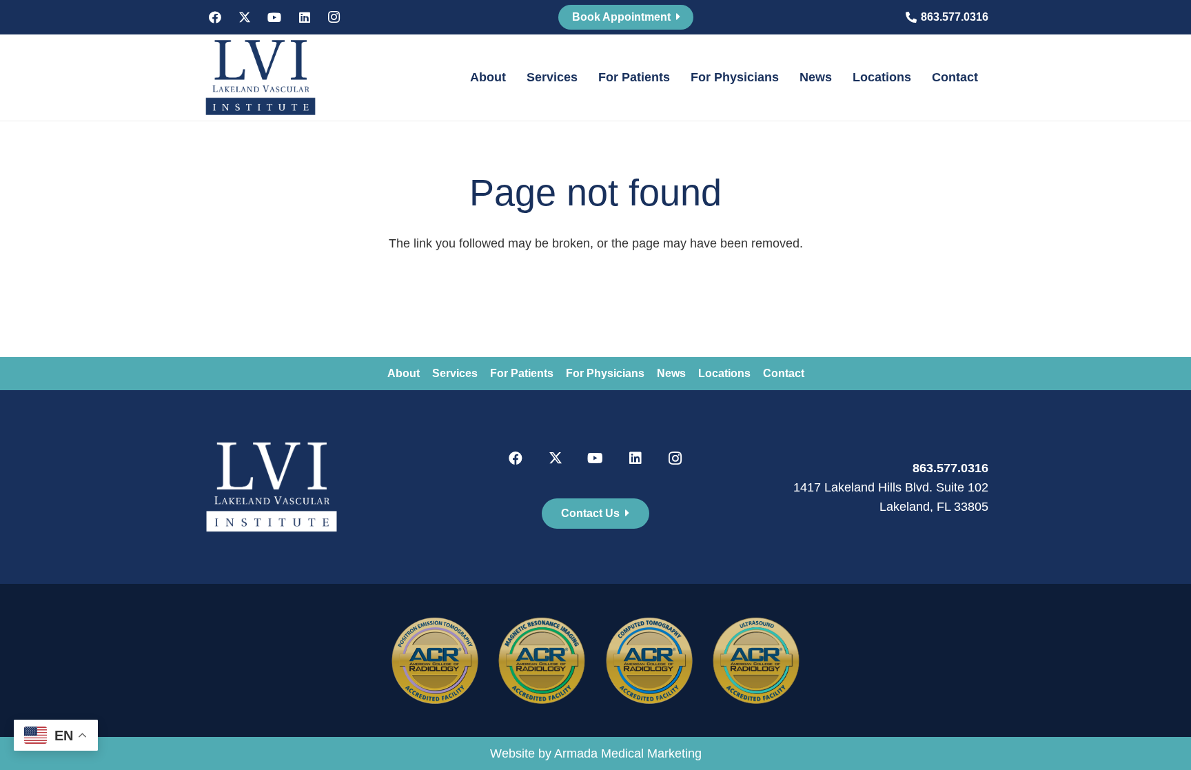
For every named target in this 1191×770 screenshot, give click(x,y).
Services (455, 373)
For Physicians (605, 373)
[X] (244, 17)
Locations (724, 373)
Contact (783, 373)
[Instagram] (334, 17)
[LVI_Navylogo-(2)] (260, 77)
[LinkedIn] (304, 17)
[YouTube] (274, 17)
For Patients (521, 373)
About (403, 373)
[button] (514, 77)
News (671, 373)
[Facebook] (215, 17)
